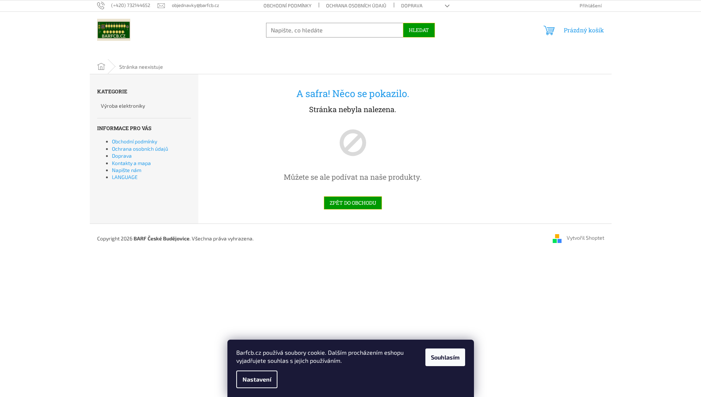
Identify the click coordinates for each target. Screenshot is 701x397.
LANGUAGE (125, 177)
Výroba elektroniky (123, 106)
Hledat (419, 29)
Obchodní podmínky (287, 5)
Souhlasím (445, 357)
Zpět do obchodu (353, 202)
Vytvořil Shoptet (585, 238)
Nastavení (256, 379)
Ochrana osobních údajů (356, 5)
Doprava (411, 5)
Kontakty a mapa (131, 163)
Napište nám (126, 170)
